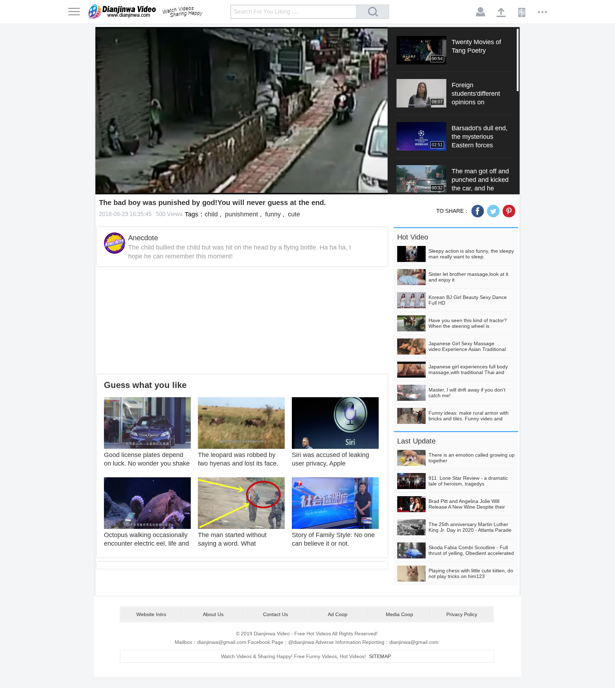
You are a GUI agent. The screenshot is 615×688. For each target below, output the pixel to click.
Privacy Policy (461, 614)
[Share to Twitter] (493, 211)
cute (293, 214)
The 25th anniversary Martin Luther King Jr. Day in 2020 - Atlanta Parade (470, 527)
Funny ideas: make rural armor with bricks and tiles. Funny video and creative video (469, 418)
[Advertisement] (242, 320)
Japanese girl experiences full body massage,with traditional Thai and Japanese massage (468, 372)
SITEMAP (380, 656)
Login (481, 12)
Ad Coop (337, 614)
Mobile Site (522, 12)
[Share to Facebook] (478, 211)
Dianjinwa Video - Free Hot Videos (155, 11)
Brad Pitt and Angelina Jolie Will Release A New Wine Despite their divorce (467, 506)
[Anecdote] (114, 243)
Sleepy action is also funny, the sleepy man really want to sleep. (471, 253)
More (543, 12)
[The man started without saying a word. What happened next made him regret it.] (241, 502)
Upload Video (501, 12)
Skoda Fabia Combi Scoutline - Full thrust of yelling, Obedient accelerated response (471, 553)
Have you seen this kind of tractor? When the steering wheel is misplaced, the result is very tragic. (468, 326)
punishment (240, 214)
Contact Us (275, 614)
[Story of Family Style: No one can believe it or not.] (335, 502)
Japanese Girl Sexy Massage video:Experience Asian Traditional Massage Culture (467, 349)
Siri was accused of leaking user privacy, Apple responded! (330, 463)
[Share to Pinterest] (509, 211)
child (211, 214)
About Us (213, 614)
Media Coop (399, 614)
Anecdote (143, 238)
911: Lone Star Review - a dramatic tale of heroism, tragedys (468, 481)
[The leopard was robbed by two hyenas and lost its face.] (241, 422)
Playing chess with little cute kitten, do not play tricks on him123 (471, 573)
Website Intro (151, 614)
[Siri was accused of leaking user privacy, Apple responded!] (335, 422)
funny (272, 214)
